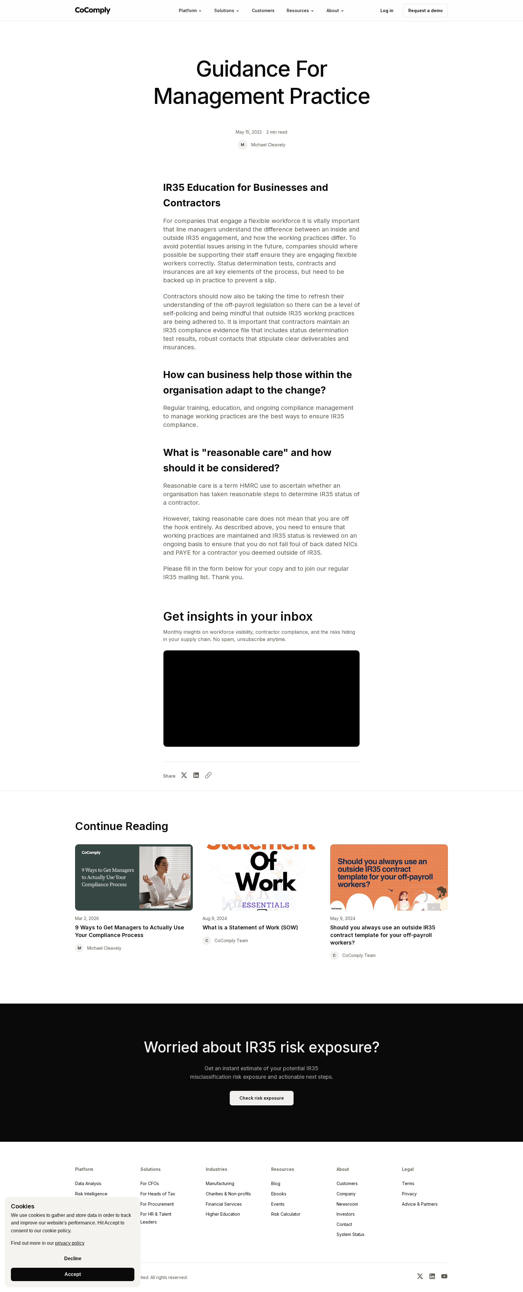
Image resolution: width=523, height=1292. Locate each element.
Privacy (409, 1193)
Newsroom (347, 1204)
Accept (72, 1274)
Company (346, 1193)
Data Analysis (88, 1183)
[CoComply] (92, 10)
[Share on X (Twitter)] (184, 776)
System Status (350, 1234)
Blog (275, 1183)
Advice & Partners (420, 1204)
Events (278, 1204)
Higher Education (223, 1214)
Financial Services (224, 1204)
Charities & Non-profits (228, 1193)
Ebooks (278, 1193)
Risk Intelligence (91, 1193)
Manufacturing (220, 1183)
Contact (344, 1224)
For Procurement (157, 1204)
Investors (346, 1214)
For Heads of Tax (157, 1193)
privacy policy (69, 1243)
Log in (386, 10)
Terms (408, 1183)
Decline (72, 1258)
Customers (347, 1183)
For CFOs (149, 1183)
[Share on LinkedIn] (196, 776)
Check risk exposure (261, 1098)
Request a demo (425, 10)
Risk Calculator (286, 1214)
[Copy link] (208, 776)
